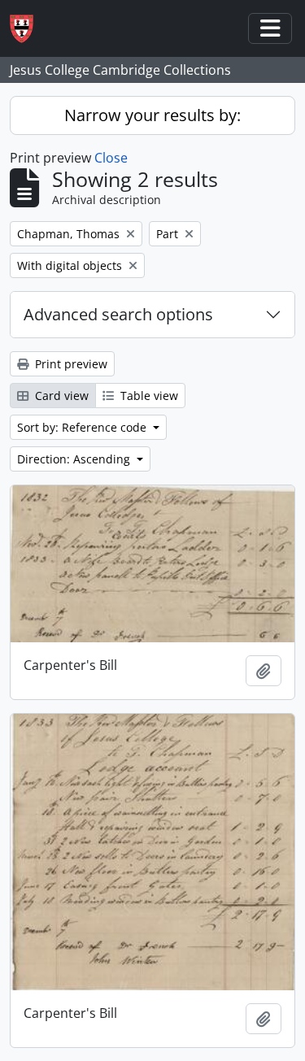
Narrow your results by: (152, 115)
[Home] (28, 29)
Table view (147, 395)
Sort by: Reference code (83, 427)
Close (111, 158)
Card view (60, 395)
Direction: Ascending (75, 459)
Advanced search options (118, 314)
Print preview (69, 364)
